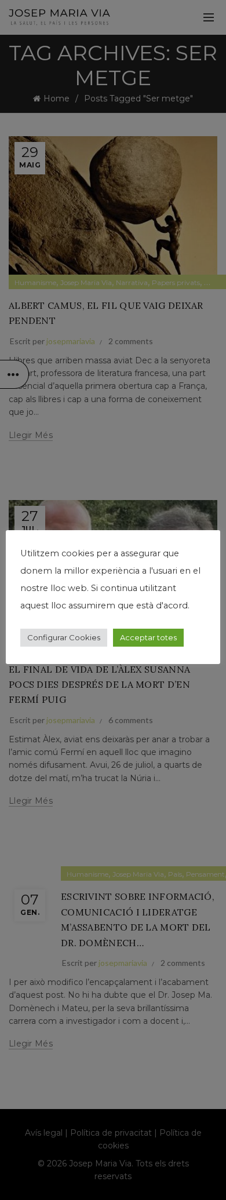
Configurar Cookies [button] (63, 637)
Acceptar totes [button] (148, 637)
